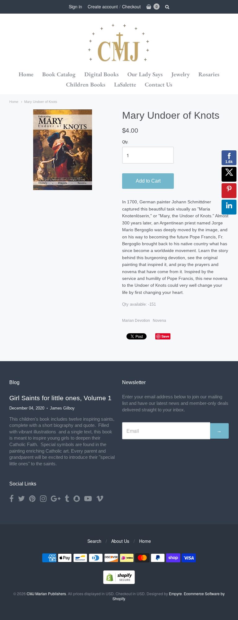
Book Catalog (59, 74)
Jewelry (180, 74)
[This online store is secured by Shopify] (119, 582)
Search (94, 541)
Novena (159, 320)
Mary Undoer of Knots (40, 102)
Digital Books (101, 74)
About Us (120, 541)
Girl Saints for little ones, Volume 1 (60, 397)
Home (26, 74)
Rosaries (208, 74)
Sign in (75, 6)
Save (165, 336)
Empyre (175, 593)
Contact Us (158, 84)
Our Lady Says (145, 74)
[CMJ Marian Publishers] (119, 41)
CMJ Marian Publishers (46, 593)
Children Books (85, 84)
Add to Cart (148, 181)
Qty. (125, 142)
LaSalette (125, 84)
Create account (103, 6)
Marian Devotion (136, 320)
